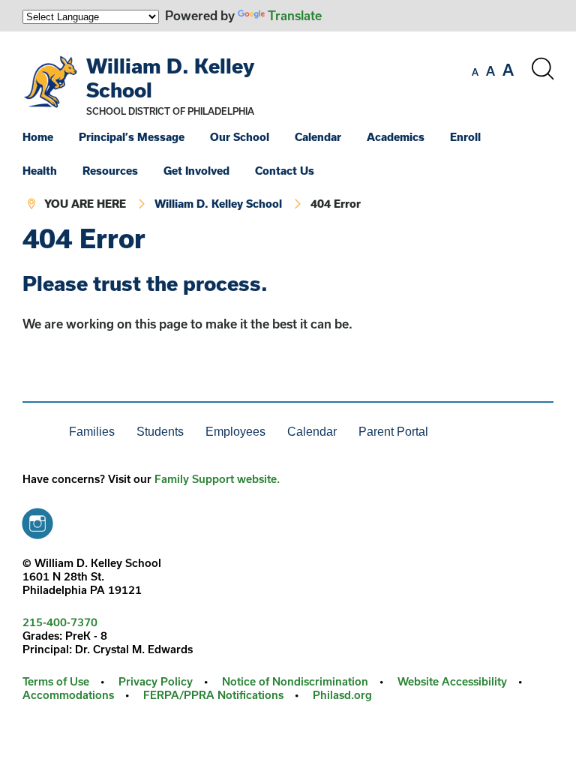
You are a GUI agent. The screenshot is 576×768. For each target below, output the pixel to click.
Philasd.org (342, 694)
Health (39, 170)
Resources (110, 170)
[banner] (288, 128)
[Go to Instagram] (37, 520)
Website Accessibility (452, 681)
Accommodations (68, 694)
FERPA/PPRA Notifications (213, 694)
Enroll (465, 136)
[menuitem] (49, 137)
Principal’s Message (131, 136)
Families (92, 431)
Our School (239, 136)
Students (160, 431)
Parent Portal (393, 431)
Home (37, 136)
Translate (295, 15)
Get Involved (197, 170)
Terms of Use (55, 681)
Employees (236, 431)
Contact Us (284, 170)
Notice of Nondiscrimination (295, 681)
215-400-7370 (60, 622)
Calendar (318, 136)
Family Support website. (217, 478)
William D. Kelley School (218, 203)
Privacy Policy (155, 681)
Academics (395, 136)
